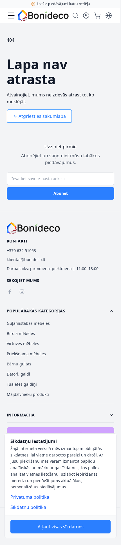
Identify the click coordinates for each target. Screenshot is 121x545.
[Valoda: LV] (108, 15)
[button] (60, 311)
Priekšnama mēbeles (26, 353)
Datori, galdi (18, 374)
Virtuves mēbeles (23, 343)
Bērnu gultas (19, 364)
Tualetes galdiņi (22, 384)
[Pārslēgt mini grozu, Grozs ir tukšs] (97, 15)
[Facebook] (10, 292)
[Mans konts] (86, 15)
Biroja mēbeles (21, 333)
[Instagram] (22, 292)
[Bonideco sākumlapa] (33, 228)
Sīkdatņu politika (28, 507)
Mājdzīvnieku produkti (28, 394)
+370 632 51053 (21, 250)
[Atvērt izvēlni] (11, 15)
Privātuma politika (29, 497)
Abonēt (60, 193)
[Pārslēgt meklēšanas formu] (75, 15)
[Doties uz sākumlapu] (43, 15)
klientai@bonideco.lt (26, 259)
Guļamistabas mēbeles (28, 323)
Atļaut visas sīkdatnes (61, 527)
